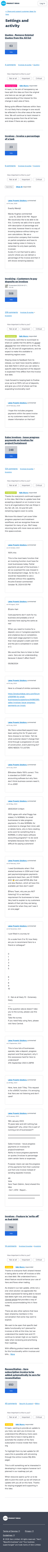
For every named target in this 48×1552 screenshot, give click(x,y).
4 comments (10, 65)
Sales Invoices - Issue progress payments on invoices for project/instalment (22, 440)
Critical (40, 78)
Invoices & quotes (25, 65)
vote (11, 52)
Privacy (28, 1530)
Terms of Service (10, 1530)
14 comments (10, 1246)
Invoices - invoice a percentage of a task (22, 137)
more (12, 1354)
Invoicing (36, 166)
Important (27, 78)
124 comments (11, 469)
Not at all (14, 78)
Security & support (26, 1403)
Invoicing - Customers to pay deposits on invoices (21, 280)
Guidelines (9, 1535)
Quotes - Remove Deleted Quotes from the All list (19, 36)
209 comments (11, 312)
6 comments (10, 166)
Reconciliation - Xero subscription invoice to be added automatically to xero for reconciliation (22, 1373)
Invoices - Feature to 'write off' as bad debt (22, 1218)
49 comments (11, 1403)
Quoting (36, 65)
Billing (37, 1403)
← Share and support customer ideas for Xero (20, 12)
